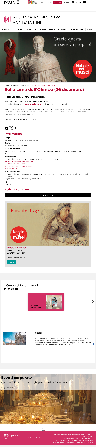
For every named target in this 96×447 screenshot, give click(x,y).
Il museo (5, 29)
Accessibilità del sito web (77, 442)
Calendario (31, 29)
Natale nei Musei (16, 247)
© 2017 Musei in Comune (64, 440)
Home (7, 85)
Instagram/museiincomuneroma (18, 166)
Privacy (78, 440)
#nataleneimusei (12, 168)
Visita (89, 29)
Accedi (66, 2)
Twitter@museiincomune (16, 164)
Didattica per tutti (26, 85)
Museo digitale (77, 29)
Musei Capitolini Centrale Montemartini (32, 438)
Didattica (62, 29)
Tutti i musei (44, 2)
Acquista (57, 2)
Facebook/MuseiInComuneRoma (19, 161)
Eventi (52, 29)
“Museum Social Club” (31, 104)
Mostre (43, 29)
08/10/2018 (63, 340)
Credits (65, 442)
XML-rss (90, 442)
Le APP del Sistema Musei (35, 307)
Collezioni (17, 29)
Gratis (11, 262)
